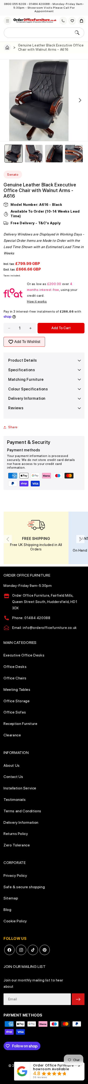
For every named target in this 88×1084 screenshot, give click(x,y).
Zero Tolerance (17, 845)
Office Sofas (15, 712)
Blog (7, 909)
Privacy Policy (15, 875)
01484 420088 (39, 4)
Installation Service (20, 788)
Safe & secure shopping (24, 887)
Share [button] (13, 427)
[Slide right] (80, 100)
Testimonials (15, 799)
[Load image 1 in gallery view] (14, 154)
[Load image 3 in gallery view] (54, 154)
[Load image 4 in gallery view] (74, 154)
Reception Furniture (20, 723)
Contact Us (13, 776)
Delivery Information (21, 822)
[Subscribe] (78, 999)
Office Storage (17, 701)
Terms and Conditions (22, 811)
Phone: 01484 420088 (31, 618)
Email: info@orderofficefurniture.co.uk (44, 628)
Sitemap (11, 898)
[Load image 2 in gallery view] (34, 154)
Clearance (12, 735)
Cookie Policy (15, 921)
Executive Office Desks (24, 655)
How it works (37, 301)
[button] (7, 21)
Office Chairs (15, 678)
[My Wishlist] (72, 21)
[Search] (77, 32)
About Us (12, 765)
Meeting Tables (17, 689)
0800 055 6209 (15, 4)
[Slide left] (8, 100)
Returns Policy (16, 833)
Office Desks (15, 666)
